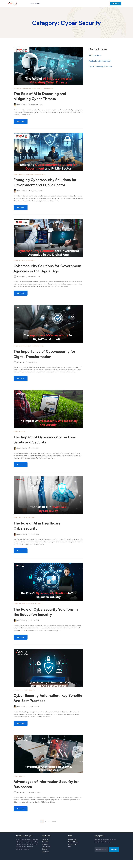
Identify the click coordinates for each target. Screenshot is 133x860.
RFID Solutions (95, 55)
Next (54, 821)
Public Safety (41, 174)
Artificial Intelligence (22, 88)
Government (49, 88)
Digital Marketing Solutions (100, 66)
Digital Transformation (35, 346)
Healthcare (30, 517)
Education (30, 604)
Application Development (100, 61)
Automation (18, 690)
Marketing (39, 604)
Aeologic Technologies (24, 836)
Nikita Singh (20, 276)
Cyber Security (37, 88)
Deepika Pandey (22, 104)
